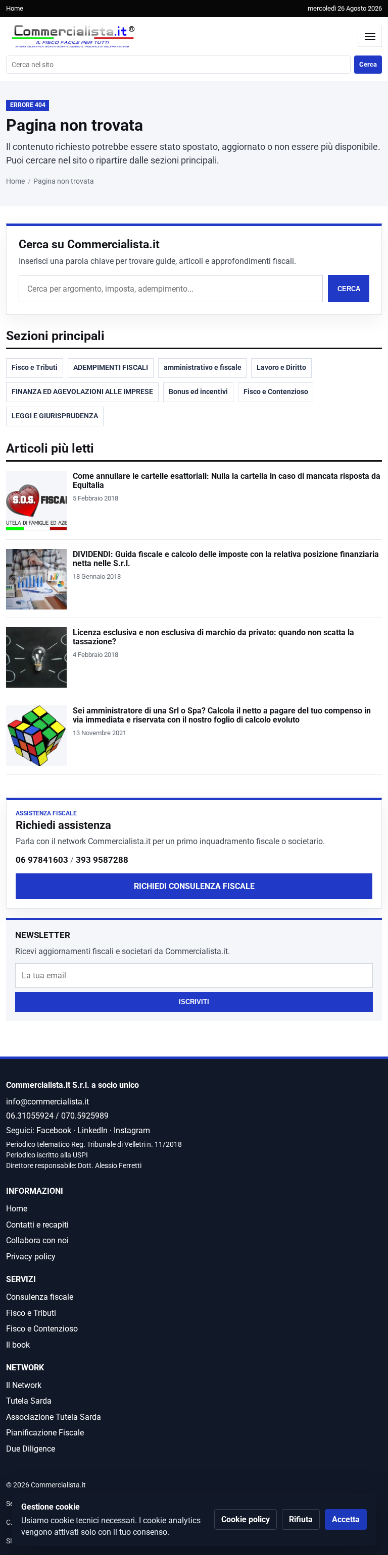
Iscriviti (194, 1002)
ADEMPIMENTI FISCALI (110, 367)
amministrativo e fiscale (202, 367)
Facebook (53, 1130)
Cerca (368, 64)
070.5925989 (85, 1116)
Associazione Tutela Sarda (53, 1417)
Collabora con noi (37, 1240)
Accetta (346, 1519)
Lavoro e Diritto (281, 367)
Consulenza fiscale (39, 1297)
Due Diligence (30, 1449)
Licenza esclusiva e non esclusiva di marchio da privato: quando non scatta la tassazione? (213, 637)
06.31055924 (30, 1116)
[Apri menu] (370, 36)
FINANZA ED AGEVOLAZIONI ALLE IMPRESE (82, 391)
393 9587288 (102, 860)
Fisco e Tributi (35, 367)
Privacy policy (31, 1256)
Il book (18, 1345)
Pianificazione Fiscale (45, 1432)
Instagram (132, 1130)
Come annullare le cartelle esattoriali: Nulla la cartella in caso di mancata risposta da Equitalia (226, 480)
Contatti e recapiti (37, 1225)
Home (14, 8)
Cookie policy (245, 1519)
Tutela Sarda (29, 1401)
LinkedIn (92, 1130)
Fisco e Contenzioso (276, 391)
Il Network (23, 1385)
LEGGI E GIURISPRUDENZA (55, 416)
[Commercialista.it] (179, 36)
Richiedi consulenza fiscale (194, 886)
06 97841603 (42, 860)
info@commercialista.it (47, 1101)
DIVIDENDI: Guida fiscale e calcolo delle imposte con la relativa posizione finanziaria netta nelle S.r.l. (226, 559)
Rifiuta (301, 1519)
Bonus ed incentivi (198, 391)
